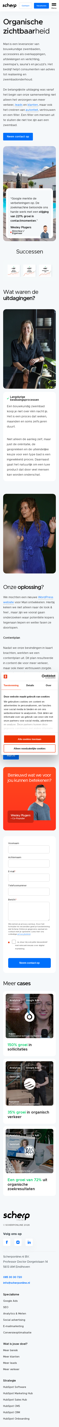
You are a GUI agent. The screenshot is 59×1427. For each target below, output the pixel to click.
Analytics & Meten (14, 1313)
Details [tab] (30, 685)
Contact (25, 6)
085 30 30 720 (12, 1277)
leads (18, 105)
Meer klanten (11, 1356)
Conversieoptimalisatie (17, 1332)
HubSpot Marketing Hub (18, 1393)
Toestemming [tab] (11, 685)
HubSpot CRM (11, 1412)
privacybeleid (23, 934)
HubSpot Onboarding (16, 1419)
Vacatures (41, 6)
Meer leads (10, 1363)
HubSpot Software (14, 1387)
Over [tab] (48, 685)
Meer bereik (10, 1350)
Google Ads (32, 1000)
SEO (5, 1307)
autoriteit (32, 110)
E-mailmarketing (13, 1326)
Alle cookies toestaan (29, 739)
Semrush (15, 1009)
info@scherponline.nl (16, 1283)
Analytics (15, 1000)
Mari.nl (11, 755)
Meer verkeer (11, 1369)
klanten (33, 105)
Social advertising (14, 1320)
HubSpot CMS (11, 1406)
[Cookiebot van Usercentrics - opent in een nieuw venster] (42, 676)
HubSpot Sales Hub (15, 1400)
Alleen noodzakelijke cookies (29, 748)
